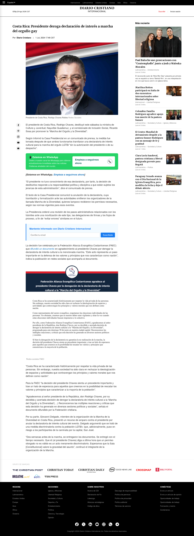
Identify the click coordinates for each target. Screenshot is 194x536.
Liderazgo (91, 498)
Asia (119, 2)
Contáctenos (165, 510)
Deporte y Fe (53, 502)
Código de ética (93, 506)
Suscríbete (108, 234)
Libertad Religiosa (153, 102)
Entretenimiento (153, 70)
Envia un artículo (166, 491)
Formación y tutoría (167, 506)
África (125, 2)
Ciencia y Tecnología (56, 514)
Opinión (51, 518)
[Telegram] (117, 524)
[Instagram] (104, 524)
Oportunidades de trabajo (169, 498)
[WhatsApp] (110, 524)
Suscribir (161, 11)
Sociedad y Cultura (154, 123)
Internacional (75, 2)
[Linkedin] (90, 524)
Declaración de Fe (94, 495)
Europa (112, 2)
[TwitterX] (83, 524)
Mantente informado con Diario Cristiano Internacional (60, 228)
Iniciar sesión (175, 11)
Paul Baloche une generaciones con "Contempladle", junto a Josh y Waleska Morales (158, 63)
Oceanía (133, 2)
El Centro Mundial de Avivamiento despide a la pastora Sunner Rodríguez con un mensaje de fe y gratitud (149, 138)
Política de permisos (123, 495)
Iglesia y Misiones (170, 123)
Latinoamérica (88, 2)
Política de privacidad (123, 498)
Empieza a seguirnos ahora (87, 161)
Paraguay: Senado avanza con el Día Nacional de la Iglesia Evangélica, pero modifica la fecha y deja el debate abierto (148, 182)
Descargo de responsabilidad (126, 491)
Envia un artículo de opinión (170, 495)
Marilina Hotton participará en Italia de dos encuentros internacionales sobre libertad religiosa (147, 93)
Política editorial (121, 502)
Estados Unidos (101, 2)
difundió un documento (42, 248)
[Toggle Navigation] (3, 2)
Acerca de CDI (93, 491)
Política (150, 167)
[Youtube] (97, 524)
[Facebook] (77, 524)
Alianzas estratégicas (95, 502)
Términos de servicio (123, 506)
